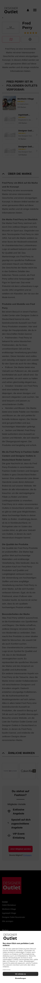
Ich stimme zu (20, 974)
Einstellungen (20, 978)
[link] (10, 937)
